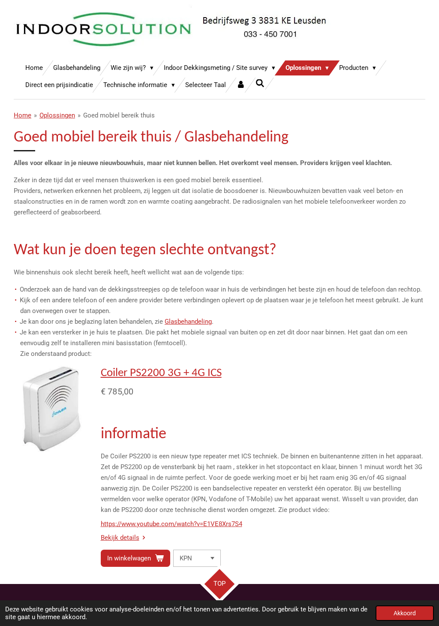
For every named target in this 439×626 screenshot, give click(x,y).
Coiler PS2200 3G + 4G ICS (161, 373)
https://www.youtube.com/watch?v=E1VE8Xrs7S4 (171, 524)
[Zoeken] (260, 84)
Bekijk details (120, 538)
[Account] (240, 85)
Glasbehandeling (188, 321)
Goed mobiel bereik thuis (119, 115)
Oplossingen (57, 115)
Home (22, 115)
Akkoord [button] (405, 613)
